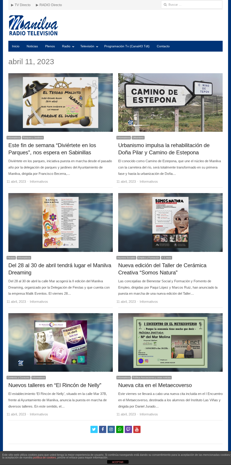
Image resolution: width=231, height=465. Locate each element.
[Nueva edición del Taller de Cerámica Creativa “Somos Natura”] (170, 196)
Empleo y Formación (148, 257)
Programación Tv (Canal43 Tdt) (127, 46)
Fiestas (11, 257)
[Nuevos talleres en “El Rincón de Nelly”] (60, 316)
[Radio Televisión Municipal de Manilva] (115, 25)
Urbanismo (138, 137)
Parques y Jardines (33, 137)
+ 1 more (166, 257)
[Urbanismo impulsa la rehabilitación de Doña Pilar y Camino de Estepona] (170, 76)
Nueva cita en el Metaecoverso (155, 385)
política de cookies (44, 457)
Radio (66, 46)
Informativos (13, 137)
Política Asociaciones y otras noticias (152, 377)
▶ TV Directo (20, 5)
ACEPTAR (117, 462)
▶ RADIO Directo (49, 5)
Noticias (32, 46)
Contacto (163, 46)
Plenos (50, 46)
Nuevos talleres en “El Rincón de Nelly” (54, 385)
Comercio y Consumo (18, 377)
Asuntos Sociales (126, 257)
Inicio (15, 46)
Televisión (87, 46)
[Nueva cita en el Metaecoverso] (170, 316)
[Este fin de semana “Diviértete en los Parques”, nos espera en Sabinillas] (60, 76)
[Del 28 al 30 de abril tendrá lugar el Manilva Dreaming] (60, 196)
